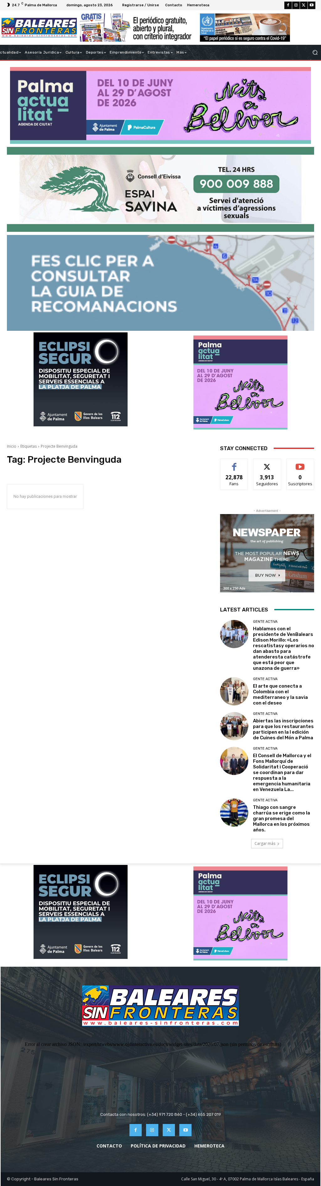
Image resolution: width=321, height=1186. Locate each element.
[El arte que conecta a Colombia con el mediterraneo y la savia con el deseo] (234, 691)
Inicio (11, 446)
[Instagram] (296, 5)
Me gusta (234, 463)
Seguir (267, 463)
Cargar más (265, 843)
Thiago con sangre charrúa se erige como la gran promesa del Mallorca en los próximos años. (281, 818)
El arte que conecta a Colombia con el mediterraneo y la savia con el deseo (280, 694)
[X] (304, 5)
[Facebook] (288, 5)
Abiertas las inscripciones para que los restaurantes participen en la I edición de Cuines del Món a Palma (283, 729)
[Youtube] (311, 5)
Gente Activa (265, 621)
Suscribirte (300, 463)
